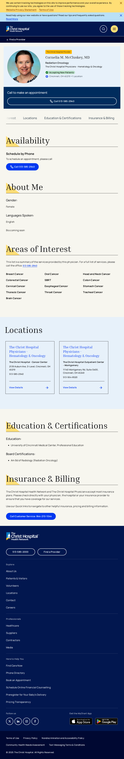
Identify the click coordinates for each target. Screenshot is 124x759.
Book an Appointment (18, 680)
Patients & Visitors (16, 578)
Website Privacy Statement (21, 9)
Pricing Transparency (18, 702)
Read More (12, 19)
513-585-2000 (21, 551)
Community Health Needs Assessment (25, 744)
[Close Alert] (121, 3)
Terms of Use (46, 9)
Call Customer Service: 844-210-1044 (31, 516)
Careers (11, 608)
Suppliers (11, 633)
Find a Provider (17, 39)
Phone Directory (15, 673)
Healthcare (12, 625)
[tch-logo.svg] (18, 29)
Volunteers (12, 585)
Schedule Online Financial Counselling (28, 687)
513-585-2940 (30, 265)
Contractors (13, 640)
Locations (30, 118)
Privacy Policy (30, 738)
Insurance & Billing (101, 118)
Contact (10, 600)
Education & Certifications (62, 118)
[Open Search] (103, 29)
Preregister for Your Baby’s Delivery (26, 694)
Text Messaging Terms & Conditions (67, 744)
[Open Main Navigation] (114, 29)
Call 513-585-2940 (64, 101)
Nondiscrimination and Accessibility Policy (63, 738)
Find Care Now (14, 665)
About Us (11, 571)
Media (9, 647)
